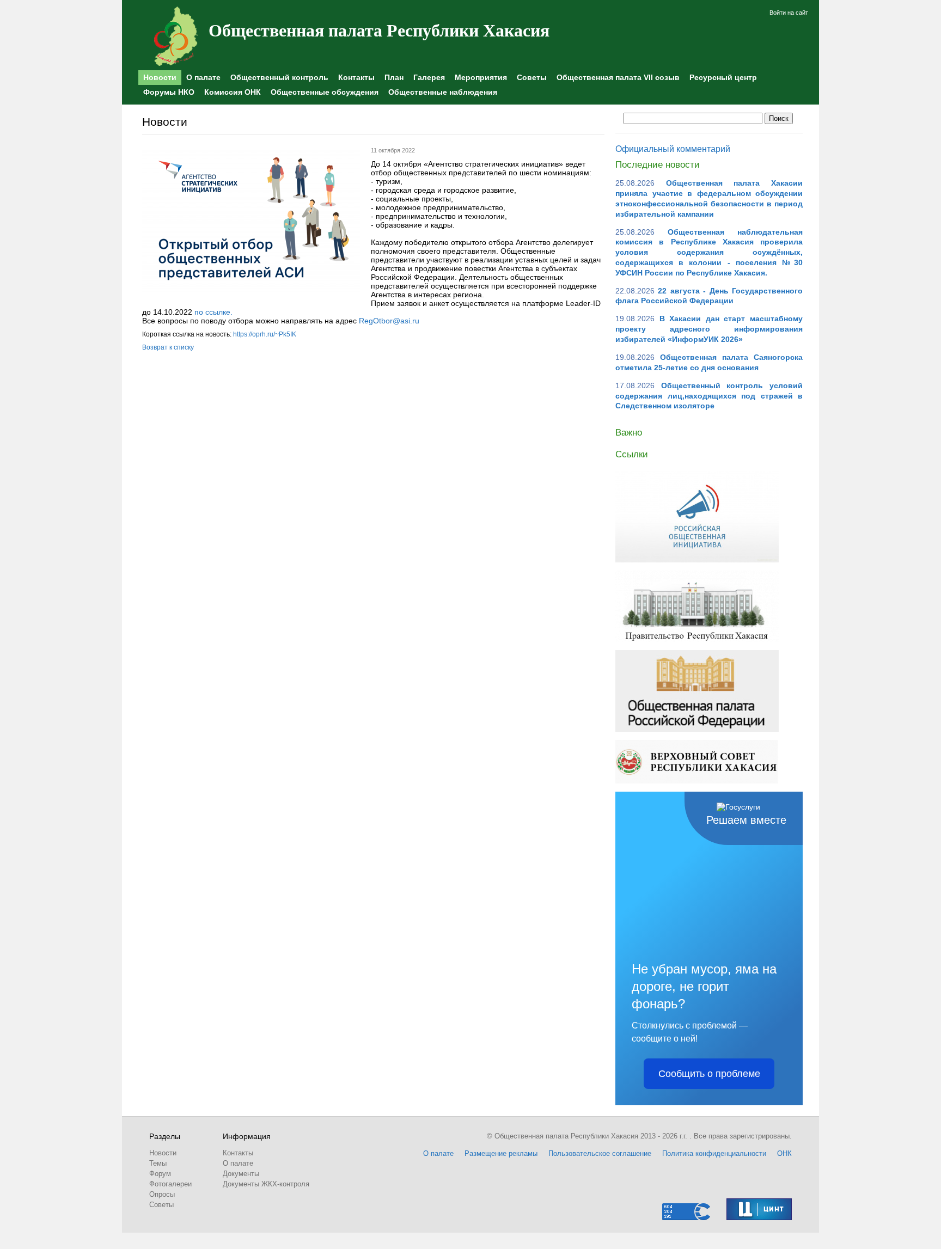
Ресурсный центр (723, 77)
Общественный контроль (279, 77)
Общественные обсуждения (324, 92)
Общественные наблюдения (442, 92)
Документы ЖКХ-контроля (266, 1184)
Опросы (162, 1194)
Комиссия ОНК (232, 92)
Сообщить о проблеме (709, 1073)
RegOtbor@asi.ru (389, 320)
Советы (532, 77)
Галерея (429, 77)
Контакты (356, 77)
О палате (203, 77)
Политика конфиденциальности (714, 1153)
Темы (158, 1163)
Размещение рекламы (501, 1153)
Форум (160, 1174)
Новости (159, 77)
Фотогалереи (170, 1184)
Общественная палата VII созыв (618, 77)
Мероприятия (481, 77)
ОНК (784, 1153)
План (394, 77)
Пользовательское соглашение (599, 1153)
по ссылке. (213, 312)
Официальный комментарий (672, 149)
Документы (241, 1174)
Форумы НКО (168, 92)
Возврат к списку (168, 347)
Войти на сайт (788, 12)
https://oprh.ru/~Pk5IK (264, 334)
